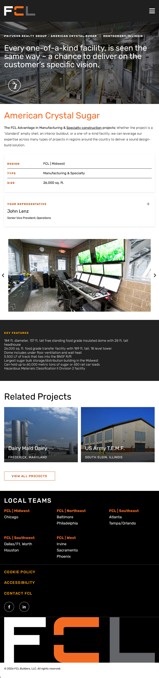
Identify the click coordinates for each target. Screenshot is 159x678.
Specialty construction (84, 128)
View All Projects (29, 476)
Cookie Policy (20, 572)
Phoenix (64, 556)
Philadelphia (67, 523)
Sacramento (67, 550)
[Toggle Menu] (152, 11)
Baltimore (65, 517)
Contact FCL (18, 593)
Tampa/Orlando (122, 523)
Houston (11, 550)
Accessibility (19, 582)
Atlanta (115, 517)
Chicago (11, 517)
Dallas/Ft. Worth (18, 544)
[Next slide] (155, 275)
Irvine (61, 544)
